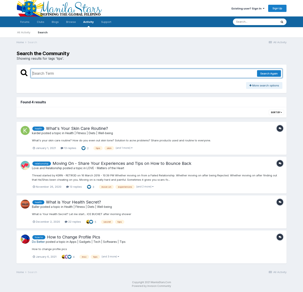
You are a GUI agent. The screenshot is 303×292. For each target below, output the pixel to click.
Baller (36, 206)
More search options (265, 85)
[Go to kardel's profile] (25, 130)
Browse (71, 21)
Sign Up (277, 8)
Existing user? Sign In (247, 8)
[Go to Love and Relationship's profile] (25, 165)
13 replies (69, 148)
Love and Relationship (47, 168)
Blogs (55, 21)
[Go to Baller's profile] (25, 204)
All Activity (23, 32)
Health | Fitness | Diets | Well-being (89, 133)
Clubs (40, 21)
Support (106, 21)
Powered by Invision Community (151, 285)
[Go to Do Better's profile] (25, 239)
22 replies (74, 221)
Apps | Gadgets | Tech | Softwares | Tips (97, 241)
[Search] (282, 22)
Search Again (269, 73)
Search (43, 32)
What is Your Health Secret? (73, 202)
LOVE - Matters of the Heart (105, 168)
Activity (88, 21)
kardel (36, 133)
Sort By (276, 112)
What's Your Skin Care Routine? (77, 128)
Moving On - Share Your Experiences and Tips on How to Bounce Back (122, 163)
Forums (24, 21)
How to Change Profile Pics (73, 237)
